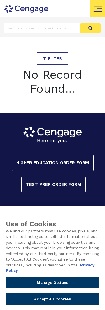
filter (54, 58)
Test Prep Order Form (53, 184)
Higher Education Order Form (52, 162)
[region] (52, 258)
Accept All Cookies (52, 299)
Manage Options (52, 282)
